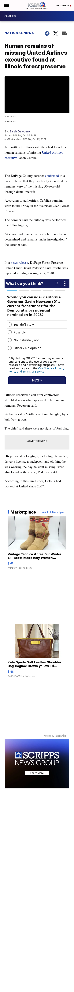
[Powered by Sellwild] (60, 735)
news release (19, 262)
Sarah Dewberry (20, 131)
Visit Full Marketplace (54, 512)
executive (11, 157)
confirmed (52, 175)
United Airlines (52, 152)
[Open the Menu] (6, 5)
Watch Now (63, 5)
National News (19, 33)
